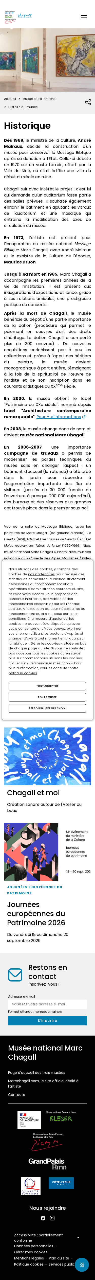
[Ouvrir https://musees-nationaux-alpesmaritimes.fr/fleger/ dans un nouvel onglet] (61, 1121)
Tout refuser (47, 697)
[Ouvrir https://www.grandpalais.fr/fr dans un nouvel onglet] (47, 1165)
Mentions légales (29, 1258)
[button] (84, 17)
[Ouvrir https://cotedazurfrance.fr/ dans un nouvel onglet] (61, 1183)
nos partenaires (41, 574)
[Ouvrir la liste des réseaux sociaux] (88, 102)
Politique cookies (29, 1264)
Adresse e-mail (21, 996)
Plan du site (59, 1258)
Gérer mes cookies (30, 1252)
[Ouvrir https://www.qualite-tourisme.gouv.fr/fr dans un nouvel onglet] (31, 1187)
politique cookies (23, 672)
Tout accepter (47, 686)
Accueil (10, 99)
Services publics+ (64, 1264)
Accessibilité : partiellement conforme (38, 1238)
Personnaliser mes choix (47, 708)
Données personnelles (33, 1246)
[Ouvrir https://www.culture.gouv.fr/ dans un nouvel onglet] (29, 1121)
